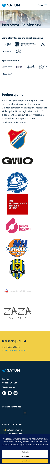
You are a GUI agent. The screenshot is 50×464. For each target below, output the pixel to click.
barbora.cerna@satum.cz (14, 350)
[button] (25, 412)
